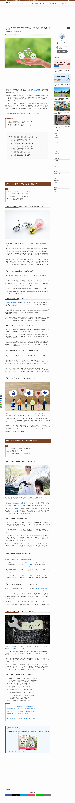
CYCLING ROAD (7, 3)
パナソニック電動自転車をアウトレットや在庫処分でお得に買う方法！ (21, 718)
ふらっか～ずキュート (14, 508)
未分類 (56, 191)
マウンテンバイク (58, 175)
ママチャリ (57, 182)
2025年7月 (57, 137)
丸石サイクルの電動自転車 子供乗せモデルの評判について (23, 148)
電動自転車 (7, 31)
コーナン (17, 103)
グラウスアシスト (15, 413)
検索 (68, 28)
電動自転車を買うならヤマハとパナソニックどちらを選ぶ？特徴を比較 (21, 708)
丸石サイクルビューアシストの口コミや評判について (22, 142)
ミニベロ (56, 187)
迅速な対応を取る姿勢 (33, 535)
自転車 (56, 171)
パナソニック (40, 569)
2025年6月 (57, 140)
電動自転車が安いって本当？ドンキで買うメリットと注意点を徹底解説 (21, 711)
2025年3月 (57, 146)
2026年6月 (57, 133)
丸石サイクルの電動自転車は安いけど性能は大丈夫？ (22, 139)
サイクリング (57, 178)
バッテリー (26, 302)
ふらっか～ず (32, 497)
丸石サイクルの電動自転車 (33, 90)
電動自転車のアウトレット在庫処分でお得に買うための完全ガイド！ (20, 713)
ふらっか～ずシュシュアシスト (34, 503)
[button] (8, 795)
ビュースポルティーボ (23, 97)
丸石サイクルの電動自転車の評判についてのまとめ (21, 155)
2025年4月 (57, 144)
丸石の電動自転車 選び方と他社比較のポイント (21, 151)
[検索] (69, 0)
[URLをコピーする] (47, 795)
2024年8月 (57, 162)
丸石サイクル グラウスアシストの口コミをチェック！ (22, 145)
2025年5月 (57, 142)
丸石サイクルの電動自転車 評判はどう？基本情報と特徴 (22, 136)
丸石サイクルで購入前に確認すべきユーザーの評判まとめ (23, 152)
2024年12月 (57, 153)
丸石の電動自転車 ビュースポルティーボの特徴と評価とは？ (23, 143)
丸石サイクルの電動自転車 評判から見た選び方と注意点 (22, 146)
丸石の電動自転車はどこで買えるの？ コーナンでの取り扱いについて (25, 137)
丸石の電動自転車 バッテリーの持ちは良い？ (20, 140)
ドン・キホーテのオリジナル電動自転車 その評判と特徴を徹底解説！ (20, 706)
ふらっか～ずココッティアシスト (16, 502)
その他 (56, 189)
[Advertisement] (37, 15)
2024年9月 (57, 160)
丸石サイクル (16, 329)
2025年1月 (57, 151)
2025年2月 (57, 149)
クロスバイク (57, 173)
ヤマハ (45, 569)
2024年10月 (57, 158)
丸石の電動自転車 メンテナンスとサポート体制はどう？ (22, 154)
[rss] (68, 0)
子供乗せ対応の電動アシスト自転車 (19, 497)
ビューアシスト (13, 97)
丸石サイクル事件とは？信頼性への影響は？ (20, 149)
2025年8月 (57, 135)
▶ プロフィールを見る (62, 51)
